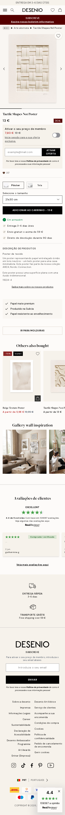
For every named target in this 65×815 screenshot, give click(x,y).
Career (26, 719)
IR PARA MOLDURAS (32, 330)
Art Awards (24, 750)
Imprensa (25, 707)
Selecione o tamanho (15, 193)
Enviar (32, 679)
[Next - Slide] (61, 68)
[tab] (11, 107)
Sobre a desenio (21, 701)
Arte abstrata (21, 28)
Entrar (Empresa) (21, 755)
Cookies (39, 728)
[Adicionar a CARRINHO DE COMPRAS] (38, 398)
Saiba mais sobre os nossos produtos (32, 286)
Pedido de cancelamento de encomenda (48, 745)
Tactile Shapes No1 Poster (47, 28)
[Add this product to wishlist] (58, 35)
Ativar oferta (51, 152)
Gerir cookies (42, 752)
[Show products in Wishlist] (52, 10)
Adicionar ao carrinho (32, 210)
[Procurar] (12, 10)
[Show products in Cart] (60, 10)
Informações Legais (19, 713)
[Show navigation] (5, 10)
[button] (50, 800)
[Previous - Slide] (4, 68)
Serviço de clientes (45, 707)
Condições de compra (46, 723)
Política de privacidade (37, 161)
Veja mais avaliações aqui (32, 564)
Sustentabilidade (21, 725)
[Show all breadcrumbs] (6, 28)
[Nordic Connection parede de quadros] (24, 452)
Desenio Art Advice (45, 701)
